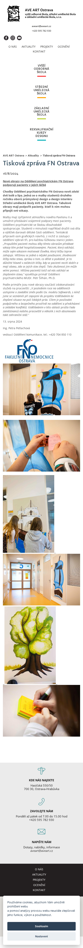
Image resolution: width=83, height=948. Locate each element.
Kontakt (39, 51)
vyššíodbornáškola (41, 69)
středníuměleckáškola (41, 90)
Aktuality (29, 46)
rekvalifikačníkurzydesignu (41, 133)
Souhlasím (41, 926)
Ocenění (64, 46)
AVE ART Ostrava (13, 155)
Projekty (46, 46)
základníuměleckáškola (41, 111)
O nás (12, 46)
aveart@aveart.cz (41, 26)
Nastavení (41, 936)
